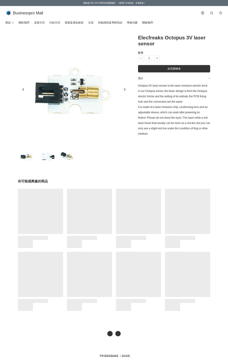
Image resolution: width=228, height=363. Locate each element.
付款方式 (54, 22)
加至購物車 (174, 68)
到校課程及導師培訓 (110, 22)
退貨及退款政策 (74, 22)
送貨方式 (39, 22)
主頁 (90, 22)
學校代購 (132, 22)
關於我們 (24, 22)
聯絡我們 (147, 22)
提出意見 (126, 355)
